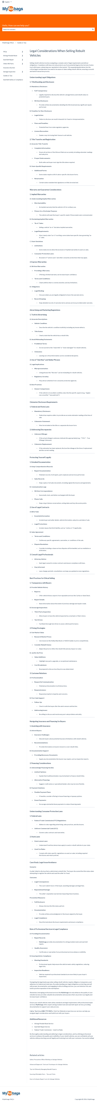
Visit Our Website (59, 1011)
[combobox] (46, 29)
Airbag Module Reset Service (43, 1023)
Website (90, 9)
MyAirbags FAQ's (8, 43)
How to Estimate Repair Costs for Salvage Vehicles (45, 1079)
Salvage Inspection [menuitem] (9, 71)
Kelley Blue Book (56, 641)
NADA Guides (69, 641)
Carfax (78, 595)
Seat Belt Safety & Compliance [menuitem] (13, 80)
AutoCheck (86, 595)
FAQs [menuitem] (5, 51)
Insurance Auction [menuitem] (9, 68)
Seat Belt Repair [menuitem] (8, 59)
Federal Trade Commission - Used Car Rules (48, 1030)
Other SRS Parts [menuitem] (8, 63)
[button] (22, 52)
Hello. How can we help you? (15, 25)
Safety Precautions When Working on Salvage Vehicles (46, 1059)
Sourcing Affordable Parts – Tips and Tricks (42, 1074)
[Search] (93, 29)
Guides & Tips (21, 43)
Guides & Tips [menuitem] (7, 75)
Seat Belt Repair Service (42, 1027)
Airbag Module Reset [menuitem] (10, 55)
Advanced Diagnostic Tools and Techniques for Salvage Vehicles (49, 1064)
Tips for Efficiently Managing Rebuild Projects (43, 1069)
